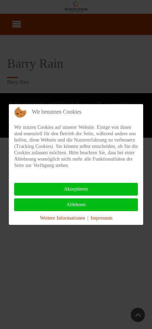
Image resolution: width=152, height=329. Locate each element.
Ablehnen (76, 204)
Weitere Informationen (62, 218)
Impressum (101, 218)
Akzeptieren (76, 189)
